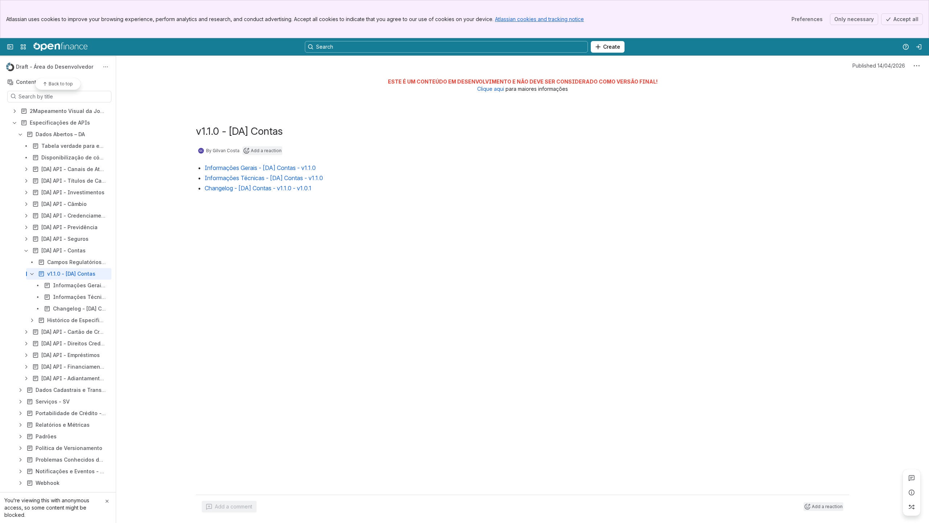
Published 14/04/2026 (878, 65)
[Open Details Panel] (911, 492)
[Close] (107, 501)
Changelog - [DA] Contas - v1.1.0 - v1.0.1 (258, 188)
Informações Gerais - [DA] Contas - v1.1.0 (260, 167)
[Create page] (911, 507)
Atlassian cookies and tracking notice (539, 19)
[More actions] (105, 66)
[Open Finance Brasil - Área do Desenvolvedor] (60, 47)
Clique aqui (490, 89)
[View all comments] (911, 478)
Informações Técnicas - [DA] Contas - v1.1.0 (264, 178)
